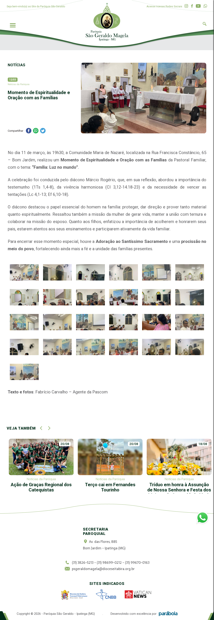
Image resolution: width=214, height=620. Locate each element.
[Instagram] (186, 6)
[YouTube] (198, 6)
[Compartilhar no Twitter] (43, 131)
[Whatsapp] (205, 6)
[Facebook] (192, 6)
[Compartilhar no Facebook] (28, 131)
